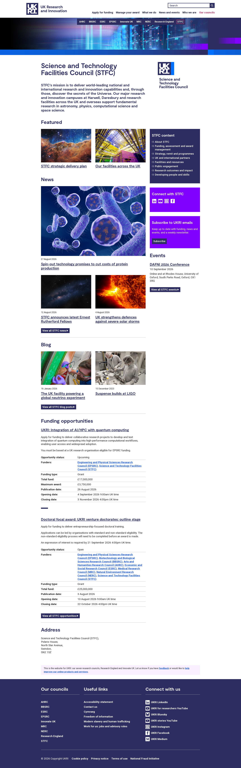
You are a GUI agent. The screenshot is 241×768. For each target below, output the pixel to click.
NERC (148, 21)
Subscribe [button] (159, 241)
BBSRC (92, 21)
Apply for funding (102, 12)
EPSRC (112, 21)
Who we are (189, 12)
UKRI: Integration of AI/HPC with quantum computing (85, 430)
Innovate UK (126, 21)
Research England (164, 21)
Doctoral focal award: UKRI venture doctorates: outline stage (90, 519)
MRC (139, 21)
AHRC (82, 21)
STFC (180, 21)
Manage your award (127, 12)
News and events (169, 12)
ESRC (102, 21)
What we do (149, 12)
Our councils (207, 12)
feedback (164, 668)
